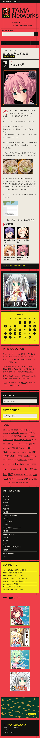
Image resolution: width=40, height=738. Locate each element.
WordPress (23, 433)
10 (29, 326)
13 (10, 330)
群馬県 (20, 479)
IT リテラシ (6, 540)
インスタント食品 (29, 436)
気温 (25, 469)
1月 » (35, 340)
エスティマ (19, 440)
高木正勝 (23, 265)
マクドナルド (22, 452)
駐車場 (28, 482)
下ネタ (8, 456)
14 (15, 330)
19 (5, 333)
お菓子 (31, 433)
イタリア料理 (15, 436)
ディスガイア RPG (10, 448)
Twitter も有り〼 (14, 385)
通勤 (28, 479)
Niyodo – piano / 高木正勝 (26, 220)
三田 (31, 452)
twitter (15, 433)
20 (10, 333)
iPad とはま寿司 (7, 584)
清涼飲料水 (18, 475)
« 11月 (4, 340)
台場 (13, 459)
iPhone (23, 430)
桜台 (16, 469)
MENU (4, 43)
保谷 (6, 459)
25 (34, 333)
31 (29, 337)
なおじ (11, 121)
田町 (28, 475)
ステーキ (14, 444)
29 (20, 337)
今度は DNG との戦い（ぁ (10, 578)
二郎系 (15, 265)
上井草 (11, 265)
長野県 (15, 482)
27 (10, 337)
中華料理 (21, 456)
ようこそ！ (6, 496)
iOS (16, 430)
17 (29, 330)
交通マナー (32, 456)
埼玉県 (19, 463)
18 (34, 330)
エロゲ (27, 440)
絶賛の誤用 (6, 509)
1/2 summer (8, 430)
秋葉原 (12, 479)
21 (15, 333)
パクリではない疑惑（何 (9, 589)
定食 (29, 464)
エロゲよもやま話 (8, 521)
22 (20, 333)
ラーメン (13, 61)
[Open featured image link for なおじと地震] (20, 87)
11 (34, 326)
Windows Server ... (8, 534)
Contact (5, 502)
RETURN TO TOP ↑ (9, 732)
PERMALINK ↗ (7, 266)
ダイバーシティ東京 (27, 444)
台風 (22, 459)
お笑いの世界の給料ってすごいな (12, 547)
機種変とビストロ (7, 573)
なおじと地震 (17, 64)
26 (5, 337)
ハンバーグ (12, 452)
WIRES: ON (35, 43)
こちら (30, 372)
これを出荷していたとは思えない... (12, 528)
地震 (19, 265)
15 (20, 330)
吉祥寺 (30, 459)
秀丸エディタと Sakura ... (10, 515)
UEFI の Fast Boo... (8, 553)
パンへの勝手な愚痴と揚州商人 (11, 570)
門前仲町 (21, 482)
